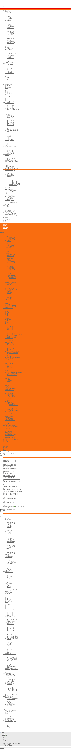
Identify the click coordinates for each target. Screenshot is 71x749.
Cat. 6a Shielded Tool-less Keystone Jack (10, 486)
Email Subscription (6, 740)
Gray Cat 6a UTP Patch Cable (8, 507)
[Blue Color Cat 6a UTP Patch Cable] (9, 472)
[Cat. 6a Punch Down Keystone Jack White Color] (11, 479)
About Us (4, 736)
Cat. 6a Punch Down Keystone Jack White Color (11, 481)
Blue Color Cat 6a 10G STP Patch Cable (10, 469)
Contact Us (4, 738)
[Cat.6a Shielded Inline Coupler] (8, 502)
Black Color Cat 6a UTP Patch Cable (9, 462)
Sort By (1, 453)
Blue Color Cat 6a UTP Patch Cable (9, 473)
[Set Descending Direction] (11, 453)
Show (1, 454)
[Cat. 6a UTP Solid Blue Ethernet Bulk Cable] (10, 494)
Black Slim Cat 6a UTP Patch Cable (9, 466)
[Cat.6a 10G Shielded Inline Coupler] (9, 498)
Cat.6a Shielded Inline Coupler (8, 503)
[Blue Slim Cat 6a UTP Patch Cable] (9, 476)
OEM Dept (4, 739)
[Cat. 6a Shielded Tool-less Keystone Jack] (10, 484)
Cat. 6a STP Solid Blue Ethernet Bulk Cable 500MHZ (12, 491)
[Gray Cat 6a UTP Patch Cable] (13, 506)
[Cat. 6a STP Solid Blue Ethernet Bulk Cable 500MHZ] (12, 489)
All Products (5, 737)
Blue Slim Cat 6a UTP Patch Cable (9, 477)
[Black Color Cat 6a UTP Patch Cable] (9, 461)
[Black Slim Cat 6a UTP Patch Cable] (9, 465)
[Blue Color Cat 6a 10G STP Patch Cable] (10, 468)
